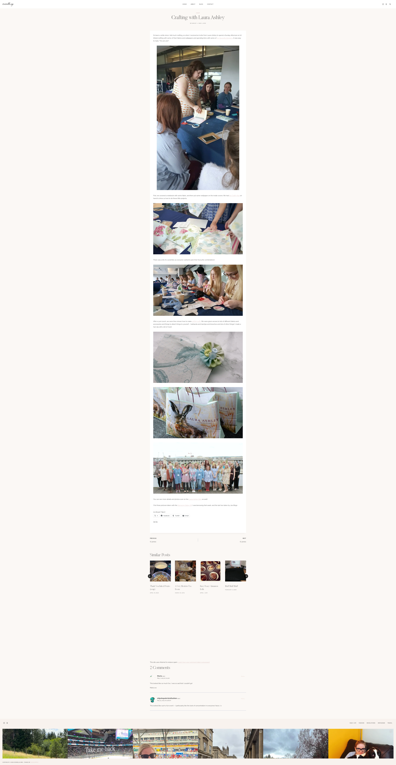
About (193, 4)
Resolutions (371, 723)
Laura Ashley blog (195, 499)
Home (185, 4)
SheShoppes (34, 762)
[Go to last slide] (150, 576)
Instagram (381, 723)
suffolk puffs (196, 321)
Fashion (361, 723)
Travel (390, 723)
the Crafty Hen (234, 196)
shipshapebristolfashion (167, 698)
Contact (210, 4)
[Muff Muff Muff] (235, 571)
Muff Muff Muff (231, 586)
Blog (201, 4)
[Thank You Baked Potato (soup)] (160, 571)
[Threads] (386, 4)
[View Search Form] (390, 4)
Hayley (194, 23)
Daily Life (353, 723)
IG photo (153, 540)
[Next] (246, 576)
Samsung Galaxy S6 (185, 505)
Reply (243, 676)
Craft (198, 13)
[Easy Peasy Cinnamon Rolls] (210, 571)
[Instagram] (383, 4)
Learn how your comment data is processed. (194, 662)
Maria (159, 676)
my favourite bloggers (225, 38)
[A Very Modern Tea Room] (185, 571)
